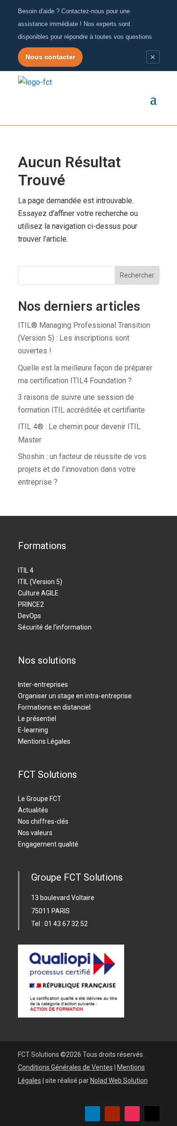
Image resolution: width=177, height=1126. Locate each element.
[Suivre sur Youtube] (112, 1113)
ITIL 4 (26, 570)
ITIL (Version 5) (40, 581)
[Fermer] (153, 56)
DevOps (29, 616)
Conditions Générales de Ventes (65, 1067)
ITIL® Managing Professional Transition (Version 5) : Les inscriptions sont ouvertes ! (84, 338)
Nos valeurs (35, 832)
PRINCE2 (31, 604)
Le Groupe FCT (39, 798)
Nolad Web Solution (119, 1080)
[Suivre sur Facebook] (152, 1113)
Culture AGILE (38, 593)
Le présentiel (37, 718)
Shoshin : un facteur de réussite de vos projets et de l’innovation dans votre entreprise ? (82, 469)
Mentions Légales (44, 741)
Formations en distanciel (54, 707)
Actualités (33, 810)
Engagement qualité (48, 844)
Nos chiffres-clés (43, 821)
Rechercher (137, 275)
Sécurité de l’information (55, 627)
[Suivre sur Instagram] (132, 1113)
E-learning (33, 730)
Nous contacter (50, 57)
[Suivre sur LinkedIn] (92, 1113)
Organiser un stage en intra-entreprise (75, 696)
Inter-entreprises (43, 684)
